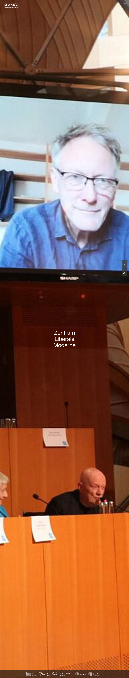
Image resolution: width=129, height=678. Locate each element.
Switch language (124, 273)
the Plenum (34, 674)
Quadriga (83, 674)
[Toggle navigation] (124, 3)
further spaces (97, 674)
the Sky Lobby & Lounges (64, 674)
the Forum (48, 674)
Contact (124, 265)
